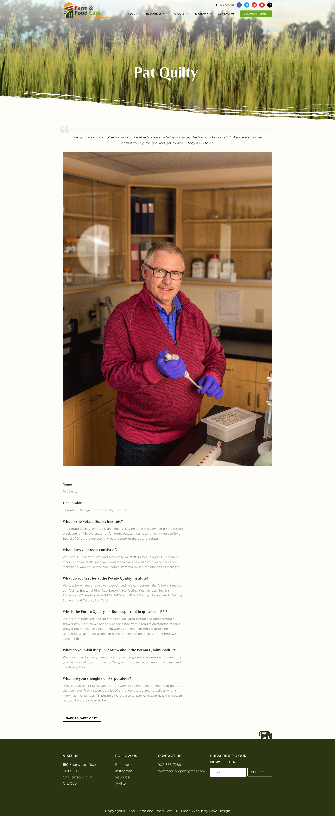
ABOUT (132, 13)
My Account (226, 5)
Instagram (123, 771)
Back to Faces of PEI (82, 718)
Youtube (122, 777)
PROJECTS (177, 13)
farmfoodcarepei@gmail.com (181, 771)
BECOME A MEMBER (256, 13)
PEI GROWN (201, 13)
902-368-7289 (169, 764)
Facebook (123, 764)
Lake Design (219, 811)
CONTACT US (226, 13)
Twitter (121, 783)
